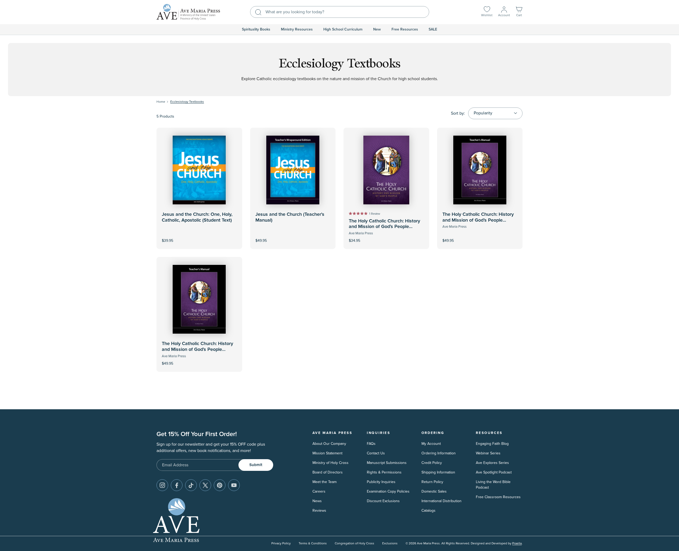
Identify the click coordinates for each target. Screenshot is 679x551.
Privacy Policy (281, 543)
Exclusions (390, 543)
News (317, 501)
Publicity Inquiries (381, 482)
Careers (318, 491)
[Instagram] (162, 485)
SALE (433, 29)
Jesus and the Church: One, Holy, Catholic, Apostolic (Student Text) (197, 217)
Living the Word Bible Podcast (493, 485)
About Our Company (329, 443)
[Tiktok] (191, 485)
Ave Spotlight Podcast (494, 472)
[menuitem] (256, 29)
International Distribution (441, 501)
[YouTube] (234, 485)
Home (160, 102)
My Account (431, 443)
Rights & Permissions (384, 472)
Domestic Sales (434, 491)
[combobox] (339, 12)
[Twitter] (205, 485)
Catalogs (428, 510)
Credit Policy (431, 462)
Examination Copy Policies (388, 491)
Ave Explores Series (492, 462)
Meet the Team (324, 482)
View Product (293, 237)
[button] (519, 12)
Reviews (319, 510)
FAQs (371, 443)
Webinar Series (488, 453)
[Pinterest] (219, 485)
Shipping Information (438, 472)
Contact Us (376, 453)
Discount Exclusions (383, 501)
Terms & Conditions (313, 543)
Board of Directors (327, 472)
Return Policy (432, 482)
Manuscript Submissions (387, 462)
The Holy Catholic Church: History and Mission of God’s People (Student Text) (384, 226)
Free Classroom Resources (498, 497)
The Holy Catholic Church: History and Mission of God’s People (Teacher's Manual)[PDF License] (197, 349)
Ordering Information (438, 453)
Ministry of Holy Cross (330, 462)
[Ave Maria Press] (188, 12)
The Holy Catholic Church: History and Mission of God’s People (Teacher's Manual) (478, 220)
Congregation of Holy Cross (354, 543)
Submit (255, 464)
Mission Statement (327, 453)
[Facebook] (176, 485)
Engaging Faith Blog (492, 443)
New (377, 29)
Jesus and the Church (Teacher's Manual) (289, 217)
